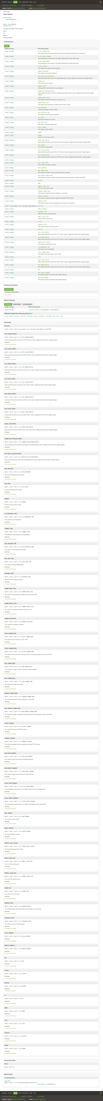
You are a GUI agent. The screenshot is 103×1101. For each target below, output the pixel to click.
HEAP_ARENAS (41, 145)
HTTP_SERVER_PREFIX (44, 155)
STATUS (40, 221)
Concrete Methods (27, 304)
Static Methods (17, 304)
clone (6, 316)
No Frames (29, 5)
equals (11, 316)
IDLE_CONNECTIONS (43, 162)
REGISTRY (40, 206)
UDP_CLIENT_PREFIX (43, 260)
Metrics (7, 294)
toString (48, 316)
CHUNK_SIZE (41, 81)
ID (38, 160)
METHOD (40, 180)
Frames (23, 5)
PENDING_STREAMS (43, 196)
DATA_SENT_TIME (42, 122)
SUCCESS (40, 229)
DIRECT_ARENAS (42, 127)
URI (39, 269)
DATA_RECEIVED (42, 107)
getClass (23, 316)
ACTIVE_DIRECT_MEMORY (44, 56)
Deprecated (25, 2)
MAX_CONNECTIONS (43, 170)
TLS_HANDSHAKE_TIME (44, 247)
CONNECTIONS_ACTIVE (44, 97)
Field (13, 8)
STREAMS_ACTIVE (42, 224)
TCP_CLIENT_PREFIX (43, 232)
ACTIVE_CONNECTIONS (44, 51)
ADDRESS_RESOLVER (43, 71)
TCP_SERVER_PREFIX (43, 237)
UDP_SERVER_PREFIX (43, 264)
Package (10, 2)
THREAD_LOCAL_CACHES (44, 242)
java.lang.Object (7, 17)
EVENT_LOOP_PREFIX (43, 140)
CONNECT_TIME (42, 86)
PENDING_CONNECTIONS (44, 191)
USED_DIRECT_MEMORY (44, 272)
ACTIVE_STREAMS (42, 66)
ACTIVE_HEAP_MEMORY (44, 61)
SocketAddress (45, 309)
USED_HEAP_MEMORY (43, 277)
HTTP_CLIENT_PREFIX (44, 150)
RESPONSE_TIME (42, 211)
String (11, 51)
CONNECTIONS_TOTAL (43, 102)
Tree (19, 2)
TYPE (39, 257)
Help (34, 2)
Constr (18, 8)
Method (23, 8)
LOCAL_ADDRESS (42, 167)
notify (36, 316)
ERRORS (40, 135)
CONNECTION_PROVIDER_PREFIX (46, 91)
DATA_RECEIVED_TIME (44, 112)
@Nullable (8, 1081)
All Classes (40, 5)
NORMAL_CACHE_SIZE (43, 186)
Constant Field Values (10, 344)
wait (53, 316)
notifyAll (42, 316)
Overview (4, 2)
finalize (17, 316)
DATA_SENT (41, 117)
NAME (39, 183)
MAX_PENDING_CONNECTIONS (45, 175)
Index (31, 2)
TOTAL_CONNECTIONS (43, 252)
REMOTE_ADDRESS (42, 209)
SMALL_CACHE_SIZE (43, 216)
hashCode (29, 316)
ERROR (39, 132)
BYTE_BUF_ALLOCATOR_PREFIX (46, 76)
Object (10, 25)
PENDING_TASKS (42, 201)
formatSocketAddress (34, 309)
